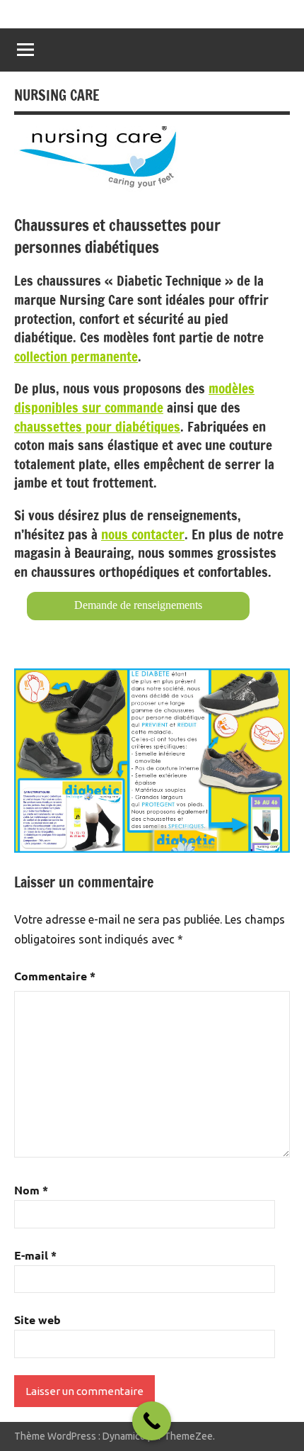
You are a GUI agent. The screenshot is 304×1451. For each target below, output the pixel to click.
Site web (37, 1319)
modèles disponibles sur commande (134, 398)
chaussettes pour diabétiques (97, 426)
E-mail (35, 1255)
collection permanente (76, 356)
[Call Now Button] (151, 1420)
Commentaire (54, 975)
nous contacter (143, 534)
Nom (31, 1189)
